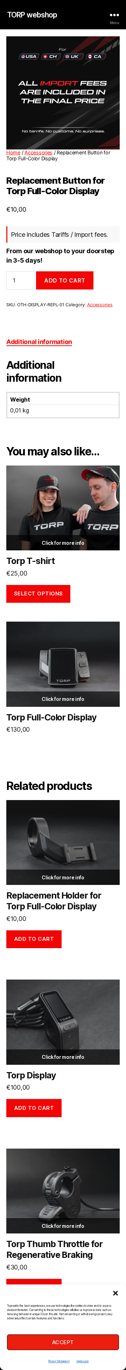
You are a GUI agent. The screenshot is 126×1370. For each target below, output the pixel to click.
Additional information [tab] (39, 341)
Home (13, 152)
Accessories (38, 152)
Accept (63, 1342)
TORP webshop (32, 15)
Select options (38, 593)
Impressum (82, 1361)
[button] (115, 1293)
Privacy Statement (58, 1361)
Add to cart (64, 280)
